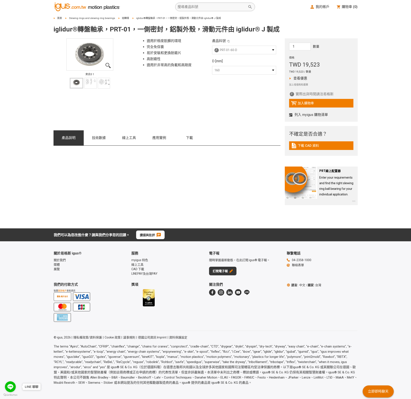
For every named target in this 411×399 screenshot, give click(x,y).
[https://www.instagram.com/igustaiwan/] (221, 292)
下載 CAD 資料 (308, 147)
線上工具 (129, 138)
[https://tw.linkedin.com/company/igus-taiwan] (229, 292)
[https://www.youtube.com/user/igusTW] (238, 292)
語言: (298, 285)
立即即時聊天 (378, 391)
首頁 (59, 18)
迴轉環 (125, 18)
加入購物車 (302, 104)
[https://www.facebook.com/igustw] (212, 292)
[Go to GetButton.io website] (10, 395)
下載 (189, 138)
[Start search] (250, 6)
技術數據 (99, 138)
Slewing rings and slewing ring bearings (92, 18)
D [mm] (217, 61)
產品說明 (69, 138)
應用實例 (159, 138)
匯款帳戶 (62, 291)
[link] (321, 147)
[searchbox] (212, 6)
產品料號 (219, 41)
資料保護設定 (178, 337)
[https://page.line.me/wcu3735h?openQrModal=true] (247, 292)
